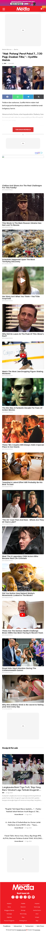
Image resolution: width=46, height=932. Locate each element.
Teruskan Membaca (23, 129)
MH (5, 63)
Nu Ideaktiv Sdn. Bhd (21, 929)
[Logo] (23, 9)
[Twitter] (21, 897)
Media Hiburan (7, 49)
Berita (16, 49)
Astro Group (37, 929)
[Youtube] (29, 897)
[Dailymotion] (33, 897)
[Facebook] (12, 897)
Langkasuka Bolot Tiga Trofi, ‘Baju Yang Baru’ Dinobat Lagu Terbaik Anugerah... (21, 788)
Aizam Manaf (19, 814)
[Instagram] (17, 897)
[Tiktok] (25, 897)
